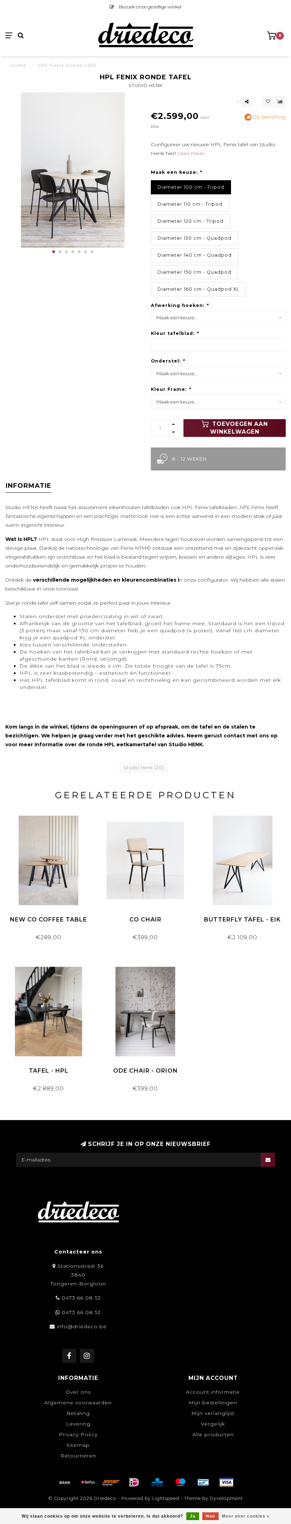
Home (19, 65)
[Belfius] (88, 1482)
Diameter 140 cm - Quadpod (195, 255)
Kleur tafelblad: (174, 333)
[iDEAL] (134, 1482)
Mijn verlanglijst (213, 1413)
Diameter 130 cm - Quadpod (194, 238)
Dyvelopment (226, 1498)
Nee (210, 1516)
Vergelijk (213, 1424)
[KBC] (157, 1482)
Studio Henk (145, 85)
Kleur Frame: (171, 389)
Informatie (28, 486)
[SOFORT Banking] (111, 1482)
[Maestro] (180, 1482)
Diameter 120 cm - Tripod (191, 221)
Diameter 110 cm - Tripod (190, 204)
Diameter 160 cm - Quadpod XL (198, 289)
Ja (193, 1516)
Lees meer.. (192, 153)
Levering (78, 1424)
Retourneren (78, 1455)
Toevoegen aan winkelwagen (239, 428)
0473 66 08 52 (81, 1298)
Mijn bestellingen (213, 1402)
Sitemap (78, 1445)
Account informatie (213, 1392)
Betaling (78, 1413)
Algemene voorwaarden (78, 1402)
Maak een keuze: (176, 172)
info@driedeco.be (82, 1326)
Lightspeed (165, 1498)
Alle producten (213, 1434)
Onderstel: (168, 361)
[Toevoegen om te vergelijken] (280, 101)
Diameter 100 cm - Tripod (191, 187)
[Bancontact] (203, 1482)
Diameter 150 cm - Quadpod (194, 272)
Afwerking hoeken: (179, 305)
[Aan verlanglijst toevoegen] (268, 101)
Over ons (78, 1392)
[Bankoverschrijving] (65, 1482)
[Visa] (226, 1482)
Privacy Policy (78, 1434)
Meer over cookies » (246, 1516)
